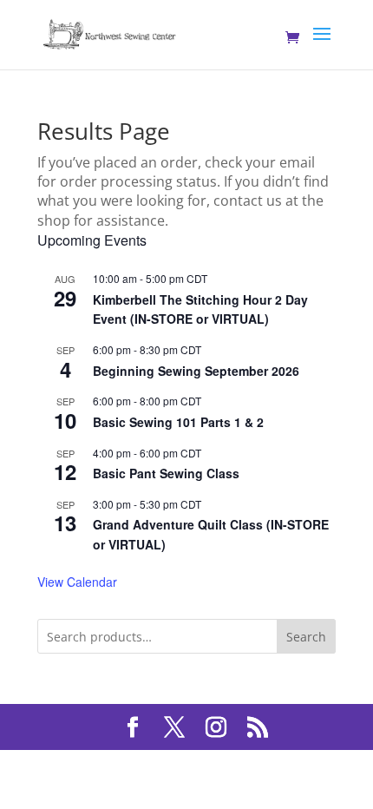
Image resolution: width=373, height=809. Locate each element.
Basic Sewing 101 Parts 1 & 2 (178, 422)
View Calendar (77, 581)
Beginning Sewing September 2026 (196, 370)
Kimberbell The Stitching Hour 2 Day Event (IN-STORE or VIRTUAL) (200, 309)
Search (306, 636)
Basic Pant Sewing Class (166, 473)
